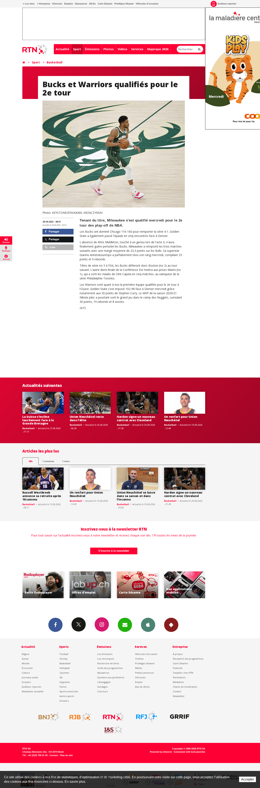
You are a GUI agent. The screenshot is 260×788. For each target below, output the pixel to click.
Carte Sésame (105, 3)
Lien (52, 247)
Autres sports (67, 696)
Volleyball (65, 668)
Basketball (54, 62)
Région (25, 654)
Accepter (247, 779)
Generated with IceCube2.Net (189, 752)
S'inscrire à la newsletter (113, 550)
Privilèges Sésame (124, 3)
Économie (27, 668)
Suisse (25, 658)
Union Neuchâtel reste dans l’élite (87, 418)
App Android (171, 625)
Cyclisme (64, 672)
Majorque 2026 (157, 49)
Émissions (92, 49)
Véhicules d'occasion (147, 3)
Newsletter (179, 696)
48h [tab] (30, 461)
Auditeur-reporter (227, 3)
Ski (61, 677)
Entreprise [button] (44, 3)
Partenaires (179, 677)
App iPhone (148, 625)
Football (64, 654)
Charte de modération (185, 686)
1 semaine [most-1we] (48, 461)
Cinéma (139, 658)
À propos (178, 654)
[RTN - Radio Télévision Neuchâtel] (113, 717)
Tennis (63, 686)
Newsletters (125, 625)
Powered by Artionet (161, 752)
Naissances (81, 3)
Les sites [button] (29, 3)
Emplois (68, 3)
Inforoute (57, 3)
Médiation (178, 682)
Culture (26, 672)
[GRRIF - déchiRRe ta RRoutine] (179, 717)
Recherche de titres (108, 663)
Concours (102, 691)
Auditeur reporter (31, 686)
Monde (25, 663)
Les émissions (104, 654)
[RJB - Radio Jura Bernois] (80, 717)
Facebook (55, 625)
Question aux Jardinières (110, 677)
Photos (108, 49)
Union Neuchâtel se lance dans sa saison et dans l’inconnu (136, 496)
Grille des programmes (110, 668)
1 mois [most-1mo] (66, 461)
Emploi (139, 682)
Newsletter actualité (32, 691)
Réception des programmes (188, 658)
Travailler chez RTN (183, 672)
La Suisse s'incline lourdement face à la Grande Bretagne (38, 420)
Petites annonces (144, 672)
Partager (53, 231)
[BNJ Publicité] (47, 717)
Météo (138, 668)
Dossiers (26, 682)
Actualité (62, 49)
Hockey (63, 658)
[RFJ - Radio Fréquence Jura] (146, 717)
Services (137, 49)
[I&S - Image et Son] (113, 730)
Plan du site (66, 755)
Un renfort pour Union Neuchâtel (180, 418)
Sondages (102, 686)
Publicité (177, 668)
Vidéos (122, 49)
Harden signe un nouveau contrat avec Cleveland (136, 418)
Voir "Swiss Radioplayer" (41, 584)
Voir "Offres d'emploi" (88, 584)
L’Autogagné (103, 682)
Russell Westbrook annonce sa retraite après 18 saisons (41, 496)
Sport (77, 49)
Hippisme (65, 682)
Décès (92, 3)
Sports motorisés (69, 691)
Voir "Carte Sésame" (135, 584)
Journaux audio (30, 677)
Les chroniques (105, 658)
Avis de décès (142, 686)
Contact (177, 691)
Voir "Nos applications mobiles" (183, 584)
